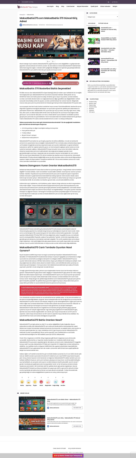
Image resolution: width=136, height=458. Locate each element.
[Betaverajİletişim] (27, 6)
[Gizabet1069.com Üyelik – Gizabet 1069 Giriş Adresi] (94, 40)
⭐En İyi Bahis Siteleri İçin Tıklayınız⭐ (68, 455)
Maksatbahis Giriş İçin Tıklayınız (65, 83)
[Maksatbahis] (50, 76)
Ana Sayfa (50, 6)
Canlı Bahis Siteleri (59, 448)
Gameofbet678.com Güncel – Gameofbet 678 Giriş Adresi (109, 60)
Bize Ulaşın (107, 92)
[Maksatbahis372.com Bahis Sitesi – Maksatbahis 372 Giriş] (32, 404)
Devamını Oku (77, 407)
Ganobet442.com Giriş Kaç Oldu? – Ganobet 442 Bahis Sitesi (108, 50)
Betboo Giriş (92, 103)
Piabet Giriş (92, 105)
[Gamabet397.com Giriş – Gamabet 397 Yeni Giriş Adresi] (94, 71)
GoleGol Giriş (92, 107)
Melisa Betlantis (27, 25)
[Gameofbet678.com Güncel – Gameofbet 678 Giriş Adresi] (94, 61)
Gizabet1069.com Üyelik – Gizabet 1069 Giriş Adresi (109, 39)
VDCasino (92, 112)
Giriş (62, 6)
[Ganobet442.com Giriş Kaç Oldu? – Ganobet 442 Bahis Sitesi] (94, 51)
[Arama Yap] (108, 2)
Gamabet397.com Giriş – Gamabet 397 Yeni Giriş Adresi (35, 2)
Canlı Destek (70, 6)
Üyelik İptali (94, 6)
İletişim (115, 6)
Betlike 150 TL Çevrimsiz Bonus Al (35, 83)
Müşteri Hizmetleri (82, 6)
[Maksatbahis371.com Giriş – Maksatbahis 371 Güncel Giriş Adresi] (32, 422)
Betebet (91, 108)
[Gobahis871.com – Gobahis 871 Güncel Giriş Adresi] (94, 30)
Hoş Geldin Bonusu (74, 448)
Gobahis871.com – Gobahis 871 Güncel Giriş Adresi (108, 29)
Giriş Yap (115, 2)
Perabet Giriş (93, 101)
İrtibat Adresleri (105, 6)
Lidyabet (91, 110)
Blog (57, 6)
